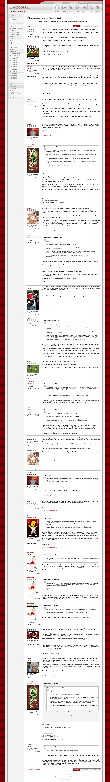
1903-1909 (14, 59)
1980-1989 (14, 73)
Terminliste (14, 27)
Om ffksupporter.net (16, 97)
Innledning (13, 51)
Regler (13, 44)
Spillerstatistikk (15, 32)
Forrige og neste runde (17, 28)
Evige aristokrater (15, 53)
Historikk (12, 49)
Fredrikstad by (15, 92)
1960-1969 (14, 69)
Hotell (12, 90)
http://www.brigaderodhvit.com (49, 510)
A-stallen (13, 25)
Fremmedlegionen (15, 57)
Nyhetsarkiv (14, 19)
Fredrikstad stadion (16, 94)
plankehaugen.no (24, 11)
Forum (12, 38)
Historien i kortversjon (16, 80)
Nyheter (12, 17)
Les (12, 40)
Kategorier (30, 26)
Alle (99, 26)
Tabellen (13, 30)
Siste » (95, 26)
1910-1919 (14, 60)
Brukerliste (14, 47)
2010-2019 (14, 79)
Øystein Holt (64, 776)
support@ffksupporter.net (77, 774)
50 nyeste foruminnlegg (17, 45)
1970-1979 (14, 71)
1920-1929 (14, 62)
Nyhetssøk (14, 21)
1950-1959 (14, 68)
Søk (12, 42)
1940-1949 (14, 66)
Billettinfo (13, 88)
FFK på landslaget (16, 55)
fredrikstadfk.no (15, 11)
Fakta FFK (14, 82)
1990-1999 (14, 75)
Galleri (12, 36)
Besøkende (13, 86)
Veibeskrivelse (15, 95)
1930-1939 (14, 64)
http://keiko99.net (46, 135)
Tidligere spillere (15, 34)
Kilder (12, 84)
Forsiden (12, 15)
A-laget (12, 23)
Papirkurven (37, 26)
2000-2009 (14, 77)
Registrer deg (95, 2)
